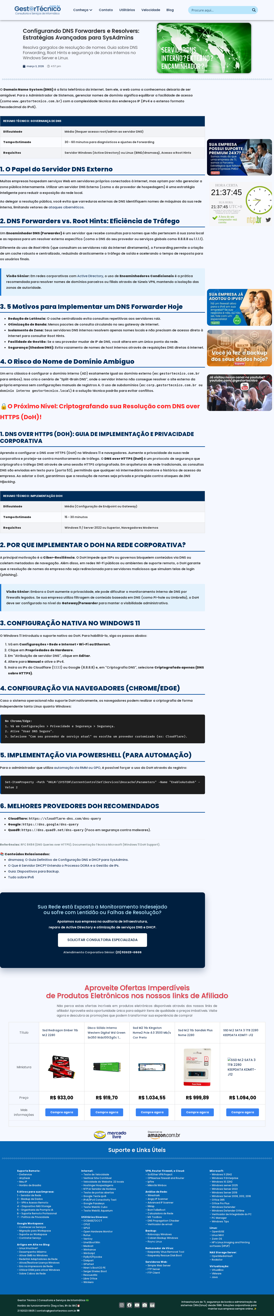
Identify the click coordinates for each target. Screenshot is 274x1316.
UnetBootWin (91, 1242)
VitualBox (217, 1270)
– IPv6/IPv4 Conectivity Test (99, 1199)
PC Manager (219, 1218)
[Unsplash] (152, 1305)
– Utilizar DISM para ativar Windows (38, 1270)
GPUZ (86, 1228)
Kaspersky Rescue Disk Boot (165, 1255)
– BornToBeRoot (155, 1210)
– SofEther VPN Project (159, 1174)
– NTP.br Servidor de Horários (98, 1189)
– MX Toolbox (153, 1217)
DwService (25, 1174)
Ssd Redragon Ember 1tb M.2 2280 (60, 1032)
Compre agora (61, 1112)
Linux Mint (218, 1235)
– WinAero (87, 1282)
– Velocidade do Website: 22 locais (102, 1181)
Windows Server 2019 (224, 1192)
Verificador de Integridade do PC (232, 1214)
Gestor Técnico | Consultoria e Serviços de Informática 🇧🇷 (53, 1300)
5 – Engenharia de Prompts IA (35, 1210)
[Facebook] (129, 1305)
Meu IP (23, 1181)
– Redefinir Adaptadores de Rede (37, 1259)
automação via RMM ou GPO (77, 767)
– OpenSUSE (217, 1231)
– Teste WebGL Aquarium (97, 1210)
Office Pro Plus (220, 1203)
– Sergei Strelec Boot (94, 1271)
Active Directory (90, 276)
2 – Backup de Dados (30, 1199)
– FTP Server (152, 1269)
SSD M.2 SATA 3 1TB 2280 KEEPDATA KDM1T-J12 (240, 1032)
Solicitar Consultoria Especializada (102, 939)
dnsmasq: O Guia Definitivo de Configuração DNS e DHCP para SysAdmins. (68, 859)
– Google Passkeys (93, 1203)
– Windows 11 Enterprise (224, 1178)
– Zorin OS (216, 1238)
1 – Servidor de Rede (29, 1195)
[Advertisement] (239, 110)
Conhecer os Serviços (32, 1227)
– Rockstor (216, 1259)
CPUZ (86, 1224)
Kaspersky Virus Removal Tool (166, 1252)
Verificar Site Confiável (97, 1178)
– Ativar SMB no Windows (32, 1255)
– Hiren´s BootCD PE (93, 1267)
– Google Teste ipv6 (93, 1196)
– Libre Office (89, 1278)
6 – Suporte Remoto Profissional (37, 1213)
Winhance (89, 1249)
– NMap (149, 1206)
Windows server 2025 (225, 1185)
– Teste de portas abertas (97, 1192)
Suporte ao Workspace (33, 1234)
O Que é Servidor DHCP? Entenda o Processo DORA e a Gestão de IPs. (63, 865)
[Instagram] (122, 1305)
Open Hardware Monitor (98, 1231)
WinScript (89, 1253)
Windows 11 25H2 (222, 1174)
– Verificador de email (158, 1224)
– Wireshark (152, 1195)
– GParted (87, 1264)
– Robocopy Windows (158, 1234)
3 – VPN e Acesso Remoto (32, 1202)
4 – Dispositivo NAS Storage (34, 1206)
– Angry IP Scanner (156, 1199)
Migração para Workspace (35, 1230)
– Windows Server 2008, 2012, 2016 (230, 1196)
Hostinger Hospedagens (98, 1185)
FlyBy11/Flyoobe (92, 1257)
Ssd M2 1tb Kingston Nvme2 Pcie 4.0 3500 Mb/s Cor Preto (152, 1032)
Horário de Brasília (30, 1185)
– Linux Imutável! (27, 1248)
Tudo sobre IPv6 (21, 877)
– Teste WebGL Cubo (94, 1207)
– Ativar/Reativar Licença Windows (38, 1262)
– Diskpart (87, 1260)
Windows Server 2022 (225, 1189)
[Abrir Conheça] (90, 10)
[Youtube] (137, 1305)
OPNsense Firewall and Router (166, 1178)
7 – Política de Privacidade (33, 1217)
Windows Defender (223, 1207)
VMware (216, 1273)
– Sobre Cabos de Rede (31, 1273)
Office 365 (218, 1199)
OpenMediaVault (222, 1256)
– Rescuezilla (89, 1275)
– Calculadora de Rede (159, 1213)
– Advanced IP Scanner (159, 1202)
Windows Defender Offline (228, 1210)
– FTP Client (152, 1272)
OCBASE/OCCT (92, 1220)
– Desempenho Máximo (32, 1252)
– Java (214, 1277)
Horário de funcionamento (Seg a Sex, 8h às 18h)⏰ (48, 1305)
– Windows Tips (219, 1221)
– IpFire (149, 1181)
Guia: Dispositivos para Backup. (34, 871)
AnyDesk (24, 1178)
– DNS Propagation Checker (162, 1220)
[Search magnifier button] (254, 10)
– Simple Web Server (157, 1265)
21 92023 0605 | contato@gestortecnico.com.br (47, 1310)
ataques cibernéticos (66, 207)
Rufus (86, 1235)
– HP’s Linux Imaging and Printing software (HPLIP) (230, 1244)
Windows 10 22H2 (222, 1181)
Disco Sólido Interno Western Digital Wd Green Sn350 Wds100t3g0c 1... (106, 1032)
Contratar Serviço (30, 1238)
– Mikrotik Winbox (155, 1185)
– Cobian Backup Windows (161, 1238)
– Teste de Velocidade (95, 1174)
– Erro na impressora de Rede (35, 1266)
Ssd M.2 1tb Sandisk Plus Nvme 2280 (195, 1032)
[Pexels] (144, 1305)
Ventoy (87, 1238)
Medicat (88, 1246)
